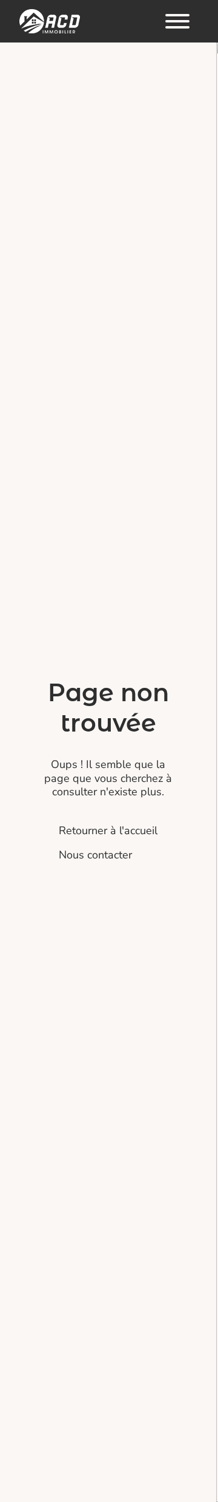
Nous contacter (95, 855)
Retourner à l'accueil (108, 830)
